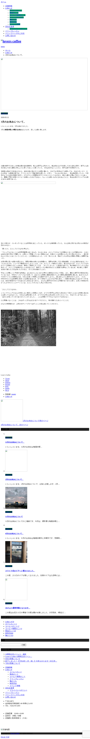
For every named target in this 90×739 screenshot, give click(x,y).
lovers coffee (15, 733)
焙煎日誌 (13, 22)
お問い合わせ (10, 36)
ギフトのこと (11, 624)
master (13, 394)
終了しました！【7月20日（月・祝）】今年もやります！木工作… (31, 661)
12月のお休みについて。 (15, 442)
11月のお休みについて (14, 516)
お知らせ (8, 8)
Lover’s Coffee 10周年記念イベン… (18, 656)
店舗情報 (8, 6)
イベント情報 (15, 24)
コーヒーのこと (16, 10)
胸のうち (13, 20)
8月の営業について (12, 659)
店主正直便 (9, 26)
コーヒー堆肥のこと (17, 15)
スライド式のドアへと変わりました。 (20, 571)
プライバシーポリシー (18, 29)
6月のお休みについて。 (14, 533)
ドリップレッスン (17, 17)
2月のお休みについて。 (14, 479)
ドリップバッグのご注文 (15, 33)
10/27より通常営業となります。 (17, 608)
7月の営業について (12, 663)
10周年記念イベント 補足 (15, 654)
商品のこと (14, 13)
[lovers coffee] (11, 41)
